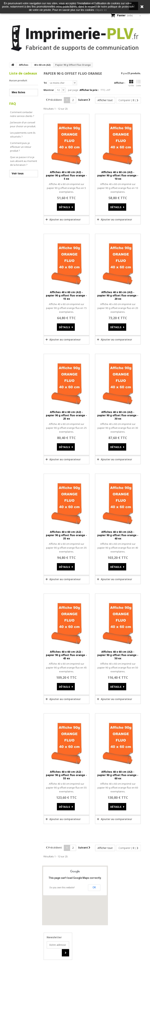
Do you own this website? (62, 887)
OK (94, 887)
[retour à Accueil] (12, 65)
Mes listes (18, 92)
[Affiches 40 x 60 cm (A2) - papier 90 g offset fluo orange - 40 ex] (117, 501)
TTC (102, 90)
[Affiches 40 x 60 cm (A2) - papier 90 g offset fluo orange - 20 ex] (117, 261)
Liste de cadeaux (23, 73)
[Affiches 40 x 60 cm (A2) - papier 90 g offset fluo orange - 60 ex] (117, 741)
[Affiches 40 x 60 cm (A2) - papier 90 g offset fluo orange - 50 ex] (117, 621)
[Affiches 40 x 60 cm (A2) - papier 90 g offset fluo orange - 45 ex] (66, 621)
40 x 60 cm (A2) (42, 64)
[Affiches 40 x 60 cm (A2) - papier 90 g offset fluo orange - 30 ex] (117, 381)
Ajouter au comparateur (65, 219)
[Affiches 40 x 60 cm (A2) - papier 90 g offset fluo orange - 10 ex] (117, 141)
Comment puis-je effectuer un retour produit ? (20, 146)
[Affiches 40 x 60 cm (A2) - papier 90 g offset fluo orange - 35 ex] (66, 501)
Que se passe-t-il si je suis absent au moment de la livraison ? (23, 160)
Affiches (23, 64)
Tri (45, 82)
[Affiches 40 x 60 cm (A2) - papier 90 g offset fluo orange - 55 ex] (66, 741)
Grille (131, 85)
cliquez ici (101, 9)
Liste (138, 85)
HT (108, 90)
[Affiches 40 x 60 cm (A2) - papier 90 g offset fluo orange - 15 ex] (66, 261)
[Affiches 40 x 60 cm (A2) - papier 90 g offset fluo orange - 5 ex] (66, 141)
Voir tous (18, 173)
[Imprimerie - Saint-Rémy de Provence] (75, 38)
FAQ (12, 103)
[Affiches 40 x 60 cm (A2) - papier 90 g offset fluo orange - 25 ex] (66, 381)
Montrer (49, 90)
